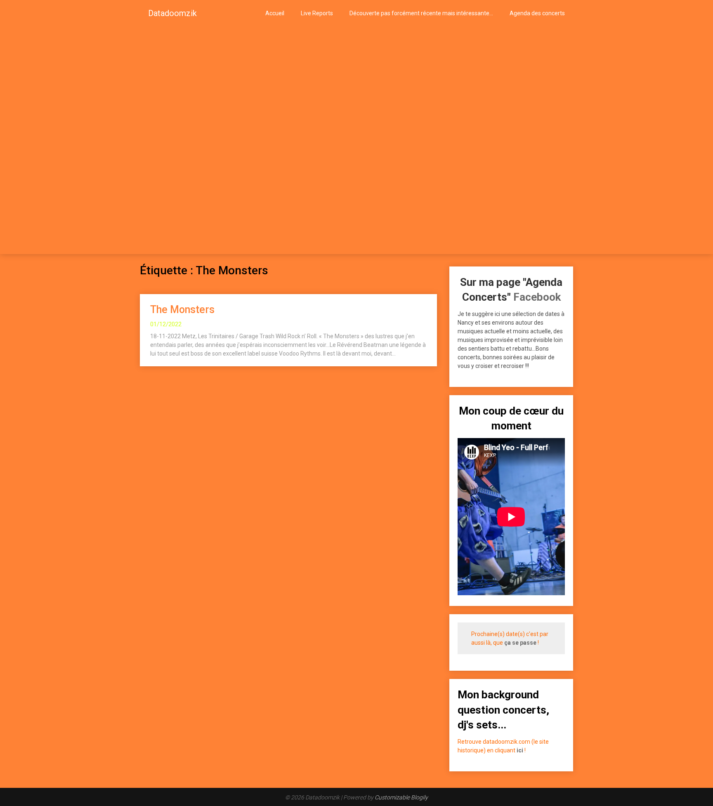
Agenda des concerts (537, 13)
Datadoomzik (172, 13)
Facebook (537, 297)
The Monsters (182, 310)
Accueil (274, 13)
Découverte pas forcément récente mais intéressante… (421, 13)
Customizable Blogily (401, 797)
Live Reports (317, 13)
